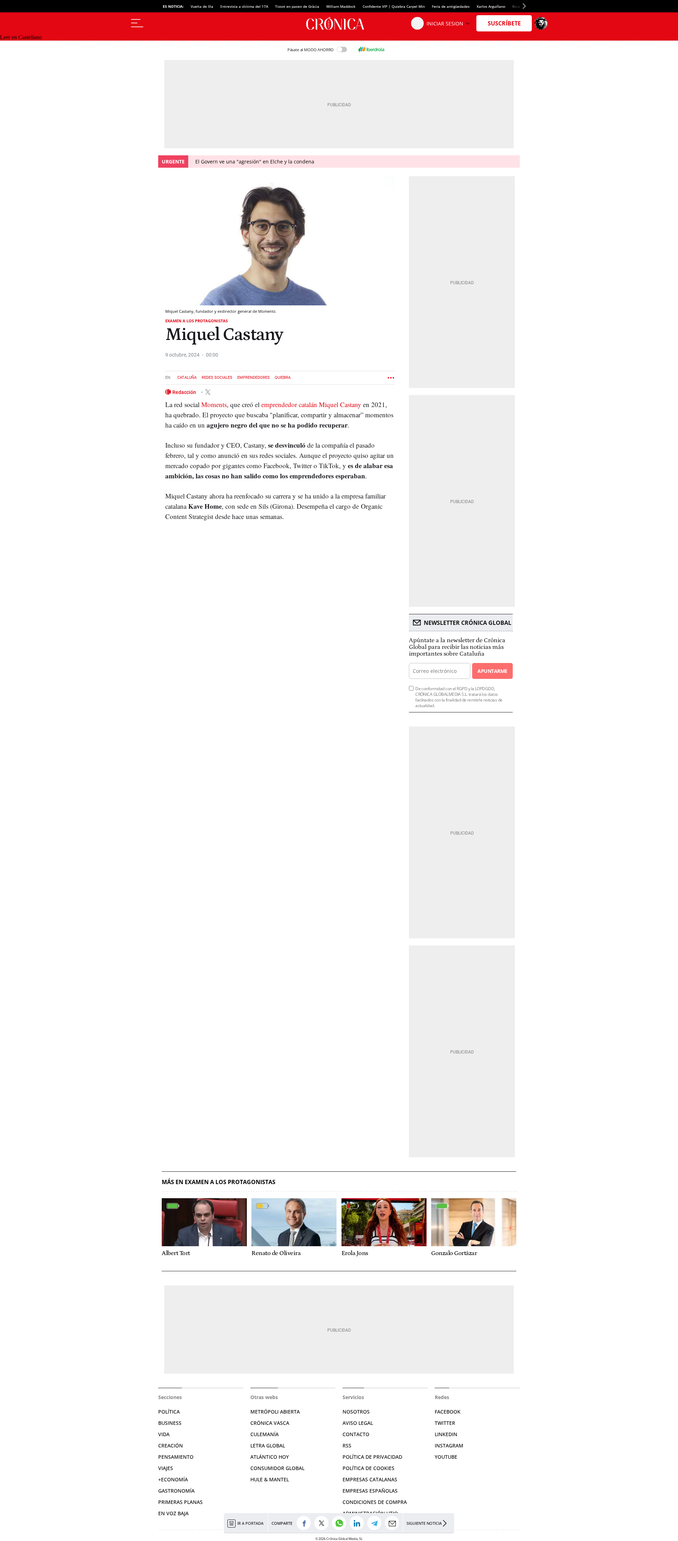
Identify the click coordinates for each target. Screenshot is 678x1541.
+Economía (173, 1479)
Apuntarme (492, 671)
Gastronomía (176, 1490)
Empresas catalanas (370, 1479)
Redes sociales (217, 377)
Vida (164, 1434)
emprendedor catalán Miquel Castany (311, 404)
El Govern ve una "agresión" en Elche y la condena (254, 161)
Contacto (356, 1434)
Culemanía (264, 1434)
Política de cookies (368, 1468)
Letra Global (267, 1445)
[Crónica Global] (339, 23)
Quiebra (283, 377)
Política (169, 1411)
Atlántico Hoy (269, 1456)
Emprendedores (253, 377)
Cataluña (187, 377)
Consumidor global (277, 1468)
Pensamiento (176, 1456)
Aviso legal (358, 1423)
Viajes (165, 1468)
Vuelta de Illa (202, 6)
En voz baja (173, 1513)
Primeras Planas (180, 1502)
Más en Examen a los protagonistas (218, 1182)
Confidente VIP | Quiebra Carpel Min (394, 6)
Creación (170, 1445)
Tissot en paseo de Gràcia (297, 6)
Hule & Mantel (269, 1479)
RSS (347, 1445)
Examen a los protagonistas (196, 320)
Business (170, 1423)
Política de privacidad (372, 1456)
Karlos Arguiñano (491, 6)
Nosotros (356, 1411)
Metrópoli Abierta (275, 1411)
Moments (214, 404)
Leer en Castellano (21, 37)
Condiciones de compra (375, 1502)
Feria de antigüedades (451, 6)
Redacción (184, 392)
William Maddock (341, 6)
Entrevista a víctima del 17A (244, 6)
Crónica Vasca (269, 1423)
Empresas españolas (370, 1490)
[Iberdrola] (371, 49)
